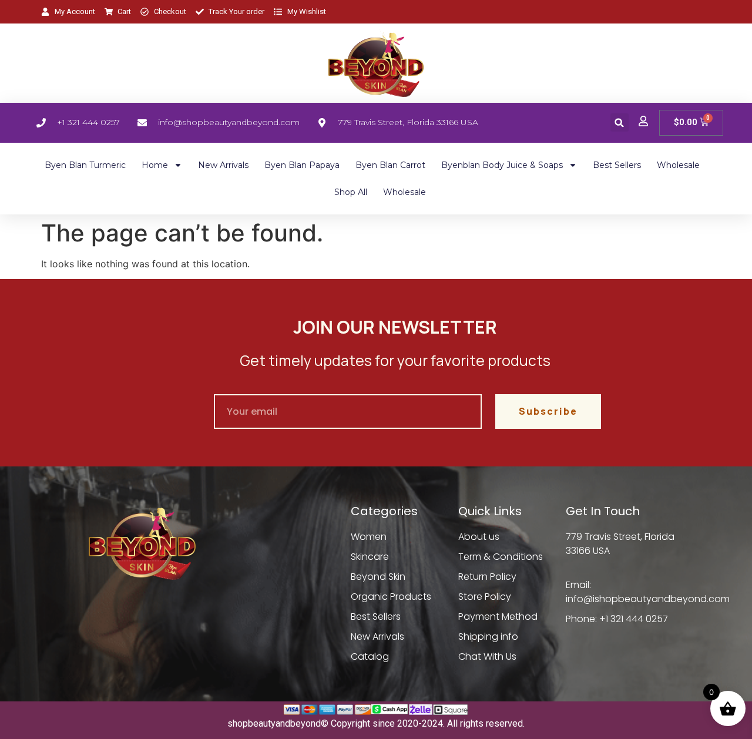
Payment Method (498, 616)
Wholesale (678, 165)
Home (155, 165)
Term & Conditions (500, 556)
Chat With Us (487, 656)
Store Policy (484, 596)
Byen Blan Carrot (390, 165)
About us (478, 536)
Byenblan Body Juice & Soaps (502, 165)
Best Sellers (617, 165)
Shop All (350, 192)
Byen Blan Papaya (302, 165)
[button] (619, 122)
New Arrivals (223, 165)
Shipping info (488, 636)
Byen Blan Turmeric (85, 165)
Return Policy (487, 576)
